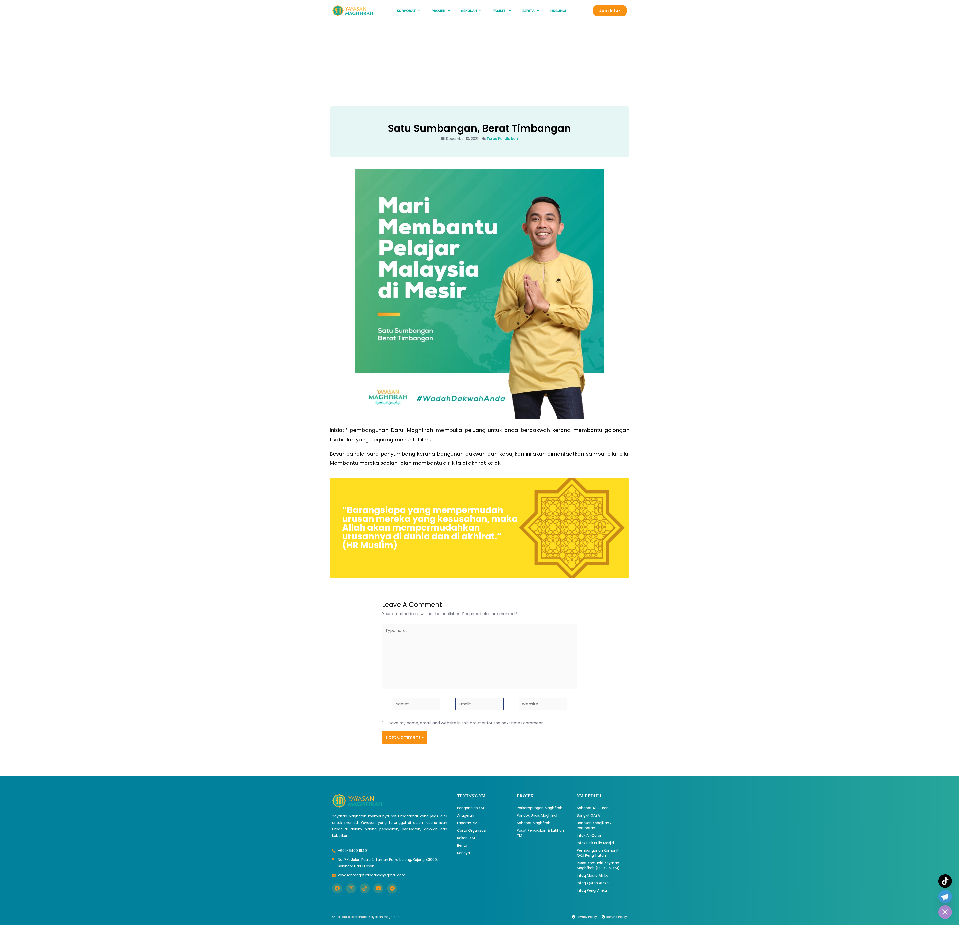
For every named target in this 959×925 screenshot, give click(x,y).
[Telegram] (945, 896)
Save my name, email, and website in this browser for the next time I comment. (466, 723)
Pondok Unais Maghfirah (538, 815)
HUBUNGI (558, 11)
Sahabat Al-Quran (593, 807)
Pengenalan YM (470, 807)
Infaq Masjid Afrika (592, 875)
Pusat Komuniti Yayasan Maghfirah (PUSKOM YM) (598, 865)
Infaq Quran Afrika (593, 882)
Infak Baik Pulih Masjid (595, 842)
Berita (462, 845)
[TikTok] (945, 881)
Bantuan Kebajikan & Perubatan (595, 825)
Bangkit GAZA (588, 815)
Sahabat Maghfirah (533, 822)
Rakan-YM (466, 837)
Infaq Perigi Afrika (592, 890)
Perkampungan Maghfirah (539, 807)
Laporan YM (467, 822)
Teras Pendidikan (502, 138)
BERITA (528, 11)
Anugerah (465, 815)
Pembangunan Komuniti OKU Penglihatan (598, 853)
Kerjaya (463, 852)
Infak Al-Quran (589, 835)
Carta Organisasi (471, 830)
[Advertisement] (479, 59)
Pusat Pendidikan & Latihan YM (540, 833)
